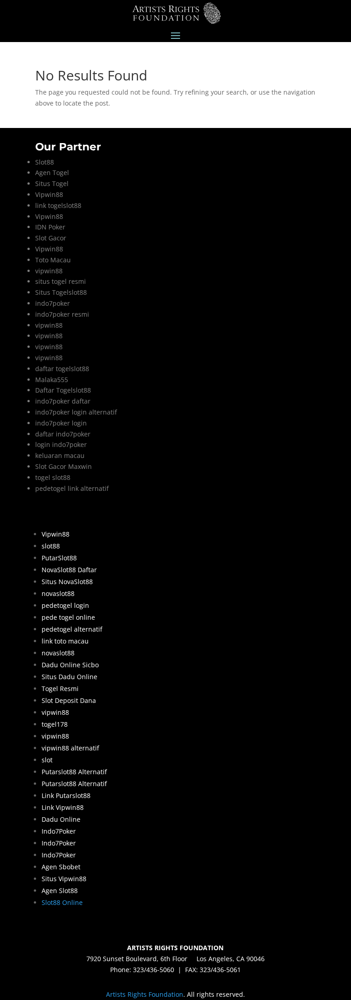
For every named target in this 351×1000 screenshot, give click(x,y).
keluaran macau (60, 455)
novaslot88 (58, 593)
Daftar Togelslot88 (63, 390)
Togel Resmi (60, 688)
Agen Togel (52, 172)
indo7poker (52, 303)
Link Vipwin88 (63, 807)
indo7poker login (61, 423)
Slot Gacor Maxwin (63, 466)
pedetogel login (65, 605)
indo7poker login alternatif (76, 412)
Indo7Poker (59, 831)
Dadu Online (61, 819)
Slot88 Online (62, 902)
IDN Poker (50, 227)
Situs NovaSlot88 (67, 581)
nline (87, 617)
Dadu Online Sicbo (70, 664)
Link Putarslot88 (66, 795)
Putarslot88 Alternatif (74, 771)
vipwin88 (49, 270)
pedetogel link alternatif (72, 488)
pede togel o (61, 617)
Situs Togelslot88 (61, 292)
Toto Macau (53, 259)
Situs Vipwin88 (64, 878)
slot (47, 759)
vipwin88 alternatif (70, 748)
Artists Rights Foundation (144, 994)
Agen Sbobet (61, 866)
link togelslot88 (58, 205)
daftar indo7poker (62, 434)
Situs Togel (52, 183)
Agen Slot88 (60, 890)
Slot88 (44, 162)
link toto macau (65, 641)
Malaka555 (51, 379)
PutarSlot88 (59, 557)
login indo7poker (61, 444)
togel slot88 (52, 477)
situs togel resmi (60, 281)
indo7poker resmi (62, 314)
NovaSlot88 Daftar (69, 569)
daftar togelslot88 (62, 368)
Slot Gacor (50, 238)
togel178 (55, 724)
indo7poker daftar (62, 401)
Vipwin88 (49, 194)
